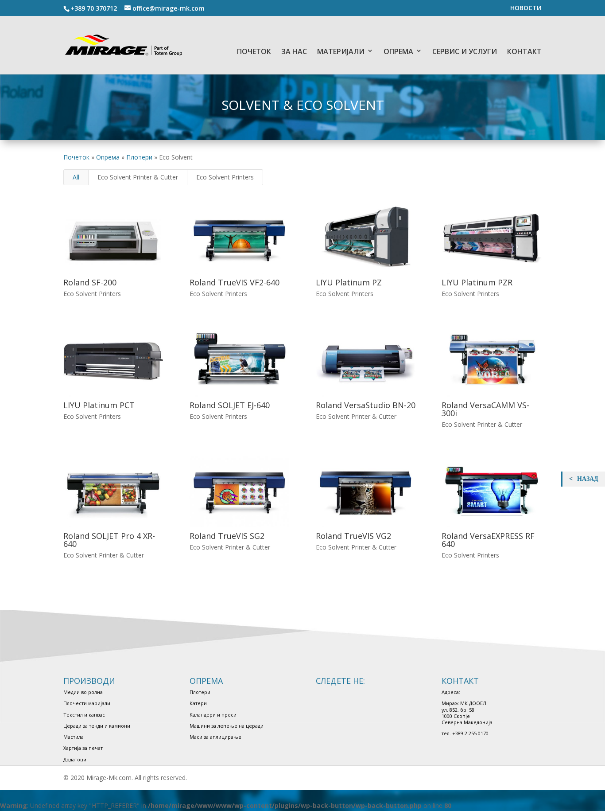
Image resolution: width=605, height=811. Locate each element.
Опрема (108, 157)
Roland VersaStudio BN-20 (365, 405)
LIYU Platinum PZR (477, 282)
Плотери (139, 157)
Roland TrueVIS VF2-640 (234, 282)
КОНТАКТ (524, 51)
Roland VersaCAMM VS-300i (485, 409)
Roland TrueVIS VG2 (353, 535)
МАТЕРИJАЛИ (341, 51)
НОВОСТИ (526, 8)
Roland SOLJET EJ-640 (230, 405)
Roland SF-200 (89, 282)
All (76, 177)
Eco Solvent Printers (225, 177)
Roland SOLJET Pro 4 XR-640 (109, 539)
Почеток (76, 157)
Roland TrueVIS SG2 (227, 535)
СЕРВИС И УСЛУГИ (464, 51)
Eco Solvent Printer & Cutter (137, 177)
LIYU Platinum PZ (349, 282)
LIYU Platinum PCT (99, 405)
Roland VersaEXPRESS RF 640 (488, 539)
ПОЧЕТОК (254, 51)
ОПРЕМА (398, 51)
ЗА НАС (294, 51)
